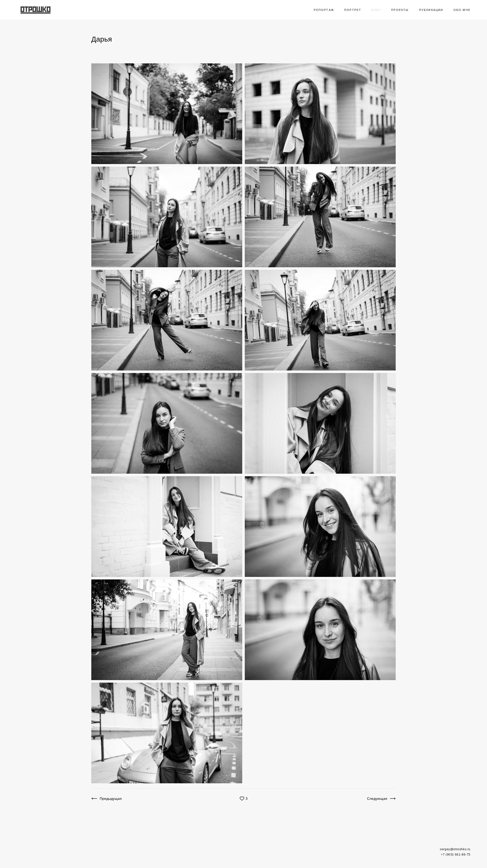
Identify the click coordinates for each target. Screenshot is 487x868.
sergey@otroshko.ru (455, 849)
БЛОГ (376, 9)
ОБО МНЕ (462, 9)
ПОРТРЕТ (352, 9)
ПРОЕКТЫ (400, 9)
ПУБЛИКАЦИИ (431, 9)
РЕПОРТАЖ (324, 9)
